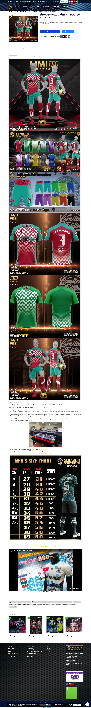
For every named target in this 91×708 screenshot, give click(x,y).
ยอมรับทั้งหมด (77, 705)
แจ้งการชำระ (29, 655)
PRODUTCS (46, 6)
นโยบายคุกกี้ (19, 705)
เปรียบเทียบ (53, 36)
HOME (17, 6)
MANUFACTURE (11, 656)
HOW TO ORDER (35, 6)
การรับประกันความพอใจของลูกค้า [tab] (25, 57)
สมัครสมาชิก (64, 1)
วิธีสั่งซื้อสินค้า (30, 648)
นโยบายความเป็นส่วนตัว (32, 650)
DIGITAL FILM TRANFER (13, 655)
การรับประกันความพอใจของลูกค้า (34, 651)
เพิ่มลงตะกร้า (50, 32)
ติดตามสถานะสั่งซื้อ (31, 653)
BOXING (48, 651)
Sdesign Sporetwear (48, 43)
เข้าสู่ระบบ (56, 1)
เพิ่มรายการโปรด (44, 36)
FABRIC (9, 651)
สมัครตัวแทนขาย (31, 656)
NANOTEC (10, 650)
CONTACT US (67, 6)
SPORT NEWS (57, 6)
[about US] (75, 676)
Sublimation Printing (13, 653)
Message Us (69, 32)
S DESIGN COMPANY (12, 648)
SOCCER (52, 40)
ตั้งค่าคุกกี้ (70, 705)
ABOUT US (24, 6)
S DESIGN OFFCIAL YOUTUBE (47, 591)
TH (81, 1)
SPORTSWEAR (47, 40)
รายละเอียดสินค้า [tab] (13, 57)
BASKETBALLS (49, 650)
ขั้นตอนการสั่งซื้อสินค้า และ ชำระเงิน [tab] (42, 57)
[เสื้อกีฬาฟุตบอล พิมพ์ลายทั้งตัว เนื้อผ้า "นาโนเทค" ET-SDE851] (23, 29)
